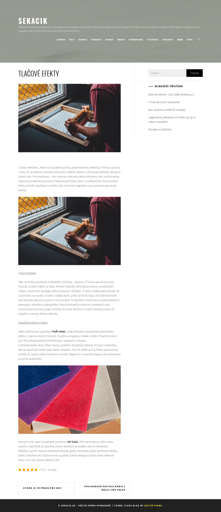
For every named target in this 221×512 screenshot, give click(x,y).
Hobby (109, 39)
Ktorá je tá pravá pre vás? (42, 488)
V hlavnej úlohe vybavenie (164, 102)
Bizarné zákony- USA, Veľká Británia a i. (171, 94)
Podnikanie (136, 39)
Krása (121, 39)
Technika (152, 39)
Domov (61, 39)
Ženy (190, 39)
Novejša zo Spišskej (159, 129)
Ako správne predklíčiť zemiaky (167, 110)
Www (180, 39)
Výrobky (167, 39)
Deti (72, 39)
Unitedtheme (153, 505)
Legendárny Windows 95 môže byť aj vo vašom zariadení (172, 119)
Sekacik (33, 20)
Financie (96, 39)
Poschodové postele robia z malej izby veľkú (104, 488)
